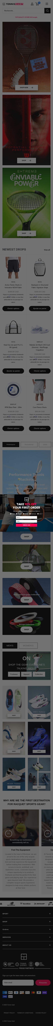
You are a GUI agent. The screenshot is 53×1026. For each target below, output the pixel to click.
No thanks (26, 528)
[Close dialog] (52, 495)
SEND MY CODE (26, 525)
